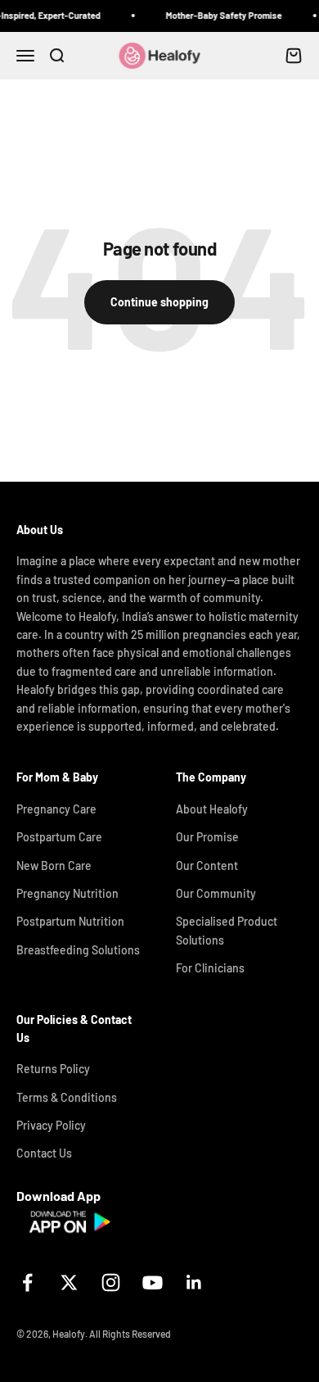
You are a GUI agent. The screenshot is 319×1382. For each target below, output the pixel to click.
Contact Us (44, 1153)
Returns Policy (53, 1069)
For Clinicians (210, 968)
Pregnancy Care (56, 809)
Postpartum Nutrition (70, 921)
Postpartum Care (59, 837)
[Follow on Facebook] (27, 1282)
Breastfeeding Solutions (78, 950)
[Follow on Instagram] (111, 1282)
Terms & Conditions (66, 1097)
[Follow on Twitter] (69, 1282)
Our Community (216, 893)
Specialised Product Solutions (226, 930)
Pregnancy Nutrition (67, 893)
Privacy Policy (51, 1125)
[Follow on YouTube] (153, 1282)
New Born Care (54, 865)
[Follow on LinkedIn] (194, 1282)
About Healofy (212, 809)
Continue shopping (159, 302)
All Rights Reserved (130, 1333)
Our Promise (207, 837)
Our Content (207, 865)
